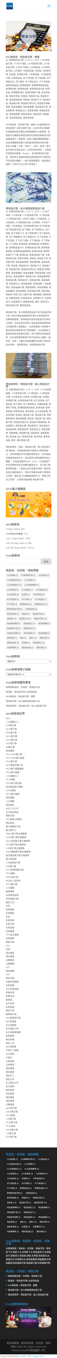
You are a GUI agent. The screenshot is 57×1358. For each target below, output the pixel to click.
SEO (8, 945)
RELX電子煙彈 (12, 794)
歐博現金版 (23, 88)
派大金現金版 (41, 411)
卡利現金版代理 (30, 225)
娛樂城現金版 (12, 85)
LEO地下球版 (19, 63)
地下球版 (27, 599)
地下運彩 (20, 81)
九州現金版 (34, 67)
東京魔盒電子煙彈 (14, 786)
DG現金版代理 (14, 580)
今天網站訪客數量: (15, 533)
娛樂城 (9, 999)
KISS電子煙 (11, 732)
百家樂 (26, 642)
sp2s (8, 718)
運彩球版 (41, 647)
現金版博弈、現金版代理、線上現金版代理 (28, 385)
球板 (23, 638)
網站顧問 (10, 750)
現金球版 (45, 290)
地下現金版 (40, 77)
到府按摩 (10, 1093)
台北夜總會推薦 (13, 1032)
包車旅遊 (10, 927)
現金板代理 (40, 414)
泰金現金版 (13, 614)
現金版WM (24, 265)
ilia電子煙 (10, 747)
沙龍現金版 (31, 609)
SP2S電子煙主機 (13, 783)
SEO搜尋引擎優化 (14, 819)
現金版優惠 (28, 106)
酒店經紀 (10, 804)
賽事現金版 (28, 301)
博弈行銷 (10, 1010)
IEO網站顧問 (33, 1350)
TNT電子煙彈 (12, 934)
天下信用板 (44, 81)
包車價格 (10, 913)
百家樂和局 (26, 298)
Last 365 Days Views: (16, 547)
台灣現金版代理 (25, 400)
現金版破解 (14, 114)
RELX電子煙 (11, 736)
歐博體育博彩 (17, 92)
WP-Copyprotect (36, 1356)
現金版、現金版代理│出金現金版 (21, 691)
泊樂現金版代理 (16, 59)
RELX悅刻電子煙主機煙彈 (18, 840)
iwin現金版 (12, 590)
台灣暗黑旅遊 (12, 895)
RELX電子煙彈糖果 (15, 768)
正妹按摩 (10, 1061)
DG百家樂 (29, 580)
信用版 (12, 74)
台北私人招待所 (13, 880)
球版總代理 (24, 432)
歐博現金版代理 (36, 88)
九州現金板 (41, 218)
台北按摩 (10, 1053)
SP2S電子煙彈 (12, 772)
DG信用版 (12, 575)
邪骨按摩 (10, 1035)
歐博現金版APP (16, 247)
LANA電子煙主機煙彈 (16, 837)
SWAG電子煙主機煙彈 (16, 833)
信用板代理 (36, 396)
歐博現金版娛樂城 (21, 251)
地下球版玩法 (29, 236)
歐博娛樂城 (25, 85)
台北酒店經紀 (12, 812)
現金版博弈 (18, 276)
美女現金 (38, 436)
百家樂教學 (13, 647)
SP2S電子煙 (11, 739)
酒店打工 (10, 1075)
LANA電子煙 (12, 1111)
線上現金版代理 (25, 436)
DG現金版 (43, 575)
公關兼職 (10, 963)
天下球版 (13, 243)
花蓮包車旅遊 (12, 981)
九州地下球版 (22, 67)
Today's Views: (13, 529)
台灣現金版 (16, 77)
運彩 (37, 301)
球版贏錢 (44, 432)
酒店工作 (10, 1043)
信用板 (38, 70)
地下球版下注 (17, 233)
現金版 (26, 99)
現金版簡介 (38, 283)
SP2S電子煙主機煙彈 (16, 844)
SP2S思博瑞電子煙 (15, 869)
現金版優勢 (16, 106)
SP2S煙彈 (10, 779)
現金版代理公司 (28, 103)
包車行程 (10, 923)
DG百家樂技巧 (14, 585)
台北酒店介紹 (12, 1028)
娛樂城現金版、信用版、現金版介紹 (23, 687)
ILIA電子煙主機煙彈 (15, 848)
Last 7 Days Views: (15, 538)
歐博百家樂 (37, 251)
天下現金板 (34, 240)
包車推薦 (10, 909)
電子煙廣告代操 (13, 826)
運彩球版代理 (12, 305)
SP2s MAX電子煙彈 (15, 757)
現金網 (9, 294)
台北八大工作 (12, 808)
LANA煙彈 (11, 790)
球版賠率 (37, 114)
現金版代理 (14, 103)
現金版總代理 (17, 287)
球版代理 (27, 294)
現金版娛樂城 (43, 276)
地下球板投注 (38, 229)
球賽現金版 (14, 298)
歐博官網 (23, 243)
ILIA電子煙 (11, 725)
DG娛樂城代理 (28, 575)
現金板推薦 (34, 261)
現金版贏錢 (21, 290)
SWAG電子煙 (12, 877)
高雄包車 (10, 992)
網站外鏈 (10, 978)
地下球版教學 (15, 236)
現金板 (24, 95)
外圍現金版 (42, 404)
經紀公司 (10, 902)
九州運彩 (17, 70)
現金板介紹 (34, 95)
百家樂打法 (38, 298)
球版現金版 (26, 114)
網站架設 (10, 822)
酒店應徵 (10, 956)
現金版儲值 (40, 272)
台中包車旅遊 (12, 988)
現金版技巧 (23, 279)
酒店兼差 (10, 952)
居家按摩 (10, 1089)
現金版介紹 (40, 418)
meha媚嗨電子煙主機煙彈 (18, 851)
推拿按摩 (10, 891)
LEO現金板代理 (34, 63)
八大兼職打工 (12, 721)
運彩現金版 (28, 117)
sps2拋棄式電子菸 (14, 765)
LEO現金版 (44, 215)
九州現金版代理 (23, 222)
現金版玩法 (21, 110)
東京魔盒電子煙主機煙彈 (17, 855)
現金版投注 (44, 425)
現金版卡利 (30, 276)
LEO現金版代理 (13, 218)
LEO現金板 (16, 215)
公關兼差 (10, 959)
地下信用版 (28, 77)
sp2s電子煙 (11, 728)
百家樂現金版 (15, 117)
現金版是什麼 (41, 106)
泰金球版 (29, 411)
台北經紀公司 (12, 1082)
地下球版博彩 (31, 233)
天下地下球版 (22, 240)
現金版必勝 (11, 279)
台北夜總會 (11, 1021)
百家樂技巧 (39, 642)
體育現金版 (25, 305)
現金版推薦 (44, 623)
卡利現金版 (34, 74)
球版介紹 (17, 294)
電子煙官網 (11, 858)
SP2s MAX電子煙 (14, 754)
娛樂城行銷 (11, 1014)
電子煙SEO (11, 830)
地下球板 (26, 229)
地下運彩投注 (31, 81)
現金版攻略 (34, 279)
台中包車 (10, 1003)
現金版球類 (32, 110)
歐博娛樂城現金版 (40, 85)
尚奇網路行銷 (12, 898)
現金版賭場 (42, 287)
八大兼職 (10, 801)
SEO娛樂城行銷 (13, 1017)
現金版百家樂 (14, 633)
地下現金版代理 (13, 229)
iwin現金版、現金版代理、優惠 (23, 57)
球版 (32, 638)
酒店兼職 (10, 797)
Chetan (22, 1356)
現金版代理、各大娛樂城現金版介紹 (25, 208)
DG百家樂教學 (31, 585)
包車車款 (10, 920)
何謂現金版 (28, 70)
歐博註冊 (24, 254)
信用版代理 (22, 74)
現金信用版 (14, 95)
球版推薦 (37, 294)
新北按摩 (10, 1086)
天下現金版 (40, 599)
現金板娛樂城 (15, 99)
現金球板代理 (33, 290)
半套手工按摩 (12, 1050)
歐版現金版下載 (32, 92)
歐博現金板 (11, 88)
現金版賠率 (30, 287)
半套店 (9, 1057)
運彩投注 (44, 301)
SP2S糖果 (10, 873)
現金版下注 (36, 99)
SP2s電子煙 (11, 761)
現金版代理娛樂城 (38, 422)
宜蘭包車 (10, 996)
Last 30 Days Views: (16, 543)
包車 (8, 905)
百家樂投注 (16, 301)
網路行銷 (10, 815)
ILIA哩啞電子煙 (13, 862)
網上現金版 (11, 436)
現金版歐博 (23, 429)
